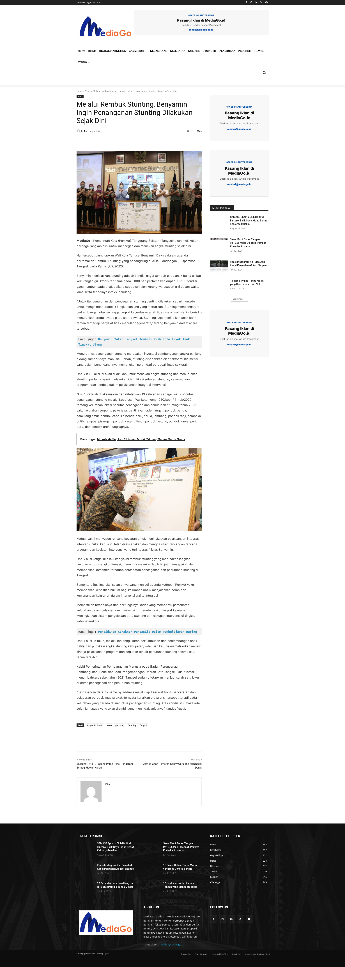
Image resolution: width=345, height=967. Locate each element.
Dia (85, 131)
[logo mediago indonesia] (105, 27)
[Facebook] (246, 3)
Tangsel (143, 725)
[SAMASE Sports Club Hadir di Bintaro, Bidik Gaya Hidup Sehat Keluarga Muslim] (219, 221)
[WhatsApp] (126, 141)
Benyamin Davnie (94, 725)
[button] (264, 72)
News (88, 90)
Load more (238, 298)
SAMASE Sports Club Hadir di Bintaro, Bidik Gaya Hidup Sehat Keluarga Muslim (248, 220)
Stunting (132, 725)
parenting (120, 725)
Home (80, 90)
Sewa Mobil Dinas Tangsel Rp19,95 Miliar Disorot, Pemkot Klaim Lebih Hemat (248, 243)
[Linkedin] (256, 3)
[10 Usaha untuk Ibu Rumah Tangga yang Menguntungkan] (151, 888)
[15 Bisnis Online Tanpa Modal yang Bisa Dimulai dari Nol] (219, 285)
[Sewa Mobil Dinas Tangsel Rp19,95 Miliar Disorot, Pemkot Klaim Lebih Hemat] (219, 244)
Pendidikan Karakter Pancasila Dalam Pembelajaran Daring (147, 631)
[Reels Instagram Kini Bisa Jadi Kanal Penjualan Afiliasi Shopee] (219, 266)
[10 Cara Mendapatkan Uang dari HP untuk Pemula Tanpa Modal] (85, 888)
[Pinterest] (117, 141)
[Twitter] (261, 3)
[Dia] (79, 131)
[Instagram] (251, 3)
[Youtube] (266, 3)
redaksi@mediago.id (172, 944)
